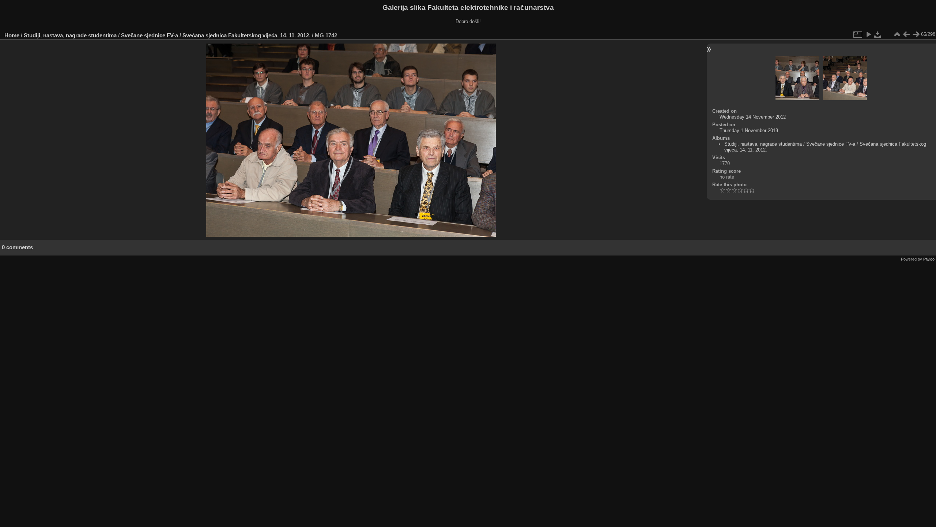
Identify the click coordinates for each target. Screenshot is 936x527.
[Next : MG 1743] (916, 34)
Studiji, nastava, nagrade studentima (70, 35)
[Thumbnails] (897, 34)
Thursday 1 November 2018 (749, 130)
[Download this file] (878, 34)
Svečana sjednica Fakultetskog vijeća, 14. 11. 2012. (246, 35)
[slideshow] (868, 34)
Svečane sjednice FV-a (149, 35)
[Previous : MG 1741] (906, 34)
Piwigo (929, 259)
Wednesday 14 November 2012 (753, 117)
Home (11, 35)
